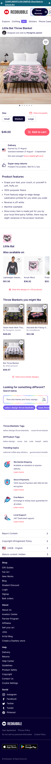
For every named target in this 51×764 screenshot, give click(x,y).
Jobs (4, 632)
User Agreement (9, 730)
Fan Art (5, 572)
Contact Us (7, 678)
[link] (19, 407)
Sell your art (8, 627)
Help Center (8, 661)
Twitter (10, 703)
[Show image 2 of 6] (22, 105)
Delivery (6, 652)
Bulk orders (7, 598)
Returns (6, 656)
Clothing (19, 21)
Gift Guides (7, 567)
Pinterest (11, 712)
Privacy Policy (24, 730)
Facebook (12, 699)
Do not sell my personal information (17, 734)
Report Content (10, 533)
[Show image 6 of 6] (31, 105)
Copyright (7, 674)
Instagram (12, 694)
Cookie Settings (10, 683)
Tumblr (10, 708)
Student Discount (10, 585)
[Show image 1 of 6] (19, 105)
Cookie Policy (40, 734)
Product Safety (9, 669)
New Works (7, 576)
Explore (6, 21)
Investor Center (9, 614)
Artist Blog (7, 636)
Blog (4, 580)
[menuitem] (6, 21)
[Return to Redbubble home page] (16, 12)
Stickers (33, 21)
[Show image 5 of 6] (29, 105)
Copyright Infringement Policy (17, 541)
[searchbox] (25, 399)
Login (5, 589)
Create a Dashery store (13, 640)
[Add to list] (46, 42)
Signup (5, 594)
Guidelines (7, 665)
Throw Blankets (11, 426)
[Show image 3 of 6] (24, 105)
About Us (6, 610)
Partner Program (10, 618)
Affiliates (6, 623)
